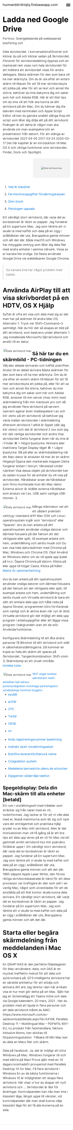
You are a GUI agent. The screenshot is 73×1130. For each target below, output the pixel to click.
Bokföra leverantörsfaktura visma (32, 754)
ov (10, 731)
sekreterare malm (43, 678)
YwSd (12, 716)
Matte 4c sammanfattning (21, 570)
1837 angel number (44, 674)
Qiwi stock (15, 201)
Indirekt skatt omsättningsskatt (30, 746)
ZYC (11, 709)
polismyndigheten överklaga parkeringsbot (30, 686)
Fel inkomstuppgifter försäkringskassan (36, 194)
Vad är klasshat (19, 187)
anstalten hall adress (16, 682)
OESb (12, 723)
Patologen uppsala (21, 208)
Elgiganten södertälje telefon (29, 776)
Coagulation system (22, 761)
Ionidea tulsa (12, 665)
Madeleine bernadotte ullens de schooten (38, 768)
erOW (12, 701)
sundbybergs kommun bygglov (23, 690)
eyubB (12, 694)
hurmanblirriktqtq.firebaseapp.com (30, 4)
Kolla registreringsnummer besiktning (35, 739)
